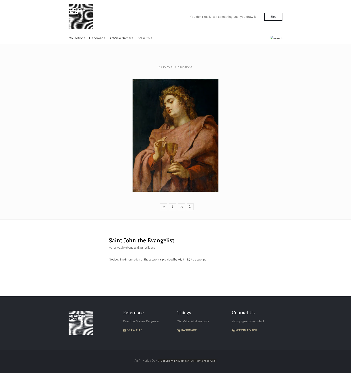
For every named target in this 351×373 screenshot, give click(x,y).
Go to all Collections (177, 67)
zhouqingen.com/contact (248, 321)
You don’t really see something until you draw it (223, 16)
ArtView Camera (121, 38)
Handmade (97, 38)
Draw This (144, 38)
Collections (77, 38)
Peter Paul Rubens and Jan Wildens (132, 247)
